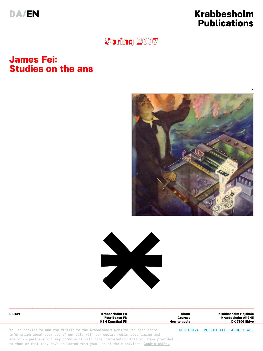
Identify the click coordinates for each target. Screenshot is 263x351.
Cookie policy (157, 344)
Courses (184, 318)
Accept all (242, 330)
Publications (226, 23)
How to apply (180, 321)
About (185, 314)
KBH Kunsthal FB (113, 321)
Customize (189, 330)
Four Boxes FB (115, 318)
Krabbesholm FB (114, 314)
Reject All (215, 330)
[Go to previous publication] (131, 290)
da (16, 13)
